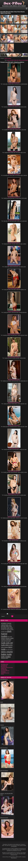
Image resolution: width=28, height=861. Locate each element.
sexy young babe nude (20, 563)
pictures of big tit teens (14, 266)
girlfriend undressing (23, 312)
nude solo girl (7, 643)
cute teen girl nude (15, 312)
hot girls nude (5, 563)
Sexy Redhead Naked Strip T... (14, 265)
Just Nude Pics (4, 665)
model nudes (6, 266)
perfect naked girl (21, 403)
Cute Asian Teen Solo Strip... (14, 219)
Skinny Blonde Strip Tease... (14, 585)
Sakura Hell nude (12, 563)
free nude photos (14, 335)
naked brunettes (24, 83)
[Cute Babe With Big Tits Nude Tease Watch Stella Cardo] (14, 141)
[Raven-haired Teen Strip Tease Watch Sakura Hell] (14, 552)
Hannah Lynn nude (19, 517)
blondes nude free (6, 517)
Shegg (2, 674)
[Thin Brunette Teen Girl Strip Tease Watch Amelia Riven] (14, 438)
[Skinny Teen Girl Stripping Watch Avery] (14, 164)
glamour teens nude (15, 495)
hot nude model (18, 198)
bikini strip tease (6, 426)
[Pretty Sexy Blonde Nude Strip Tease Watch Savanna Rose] (14, 598)
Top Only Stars (4, 669)
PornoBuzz (3, 671)
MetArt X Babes (8, 58)
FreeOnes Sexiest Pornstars (7, 667)
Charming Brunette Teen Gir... (14, 311)
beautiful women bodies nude (10, 152)
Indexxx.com (3, 668)
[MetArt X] (14, 56)
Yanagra (2, 725)
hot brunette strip (17, 83)
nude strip (4, 645)
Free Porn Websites (5, 670)
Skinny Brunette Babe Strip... (14, 379)
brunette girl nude (7, 495)
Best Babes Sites (4, 664)
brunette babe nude (6, 626)
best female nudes (19, 152)
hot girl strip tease (15, 449)
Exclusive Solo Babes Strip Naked (14, 6)
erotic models (12, 517)
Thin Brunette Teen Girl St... (14, 448)
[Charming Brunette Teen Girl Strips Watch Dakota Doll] (14, 301)
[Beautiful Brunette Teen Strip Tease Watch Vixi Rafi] (14, 483)
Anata (1, 702)
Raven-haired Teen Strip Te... (14, 562)
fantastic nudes (11, 83)
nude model (8, 641)
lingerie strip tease (19, 243)
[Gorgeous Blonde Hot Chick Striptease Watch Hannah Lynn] (14, 506)
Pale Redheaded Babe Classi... (14, 128)
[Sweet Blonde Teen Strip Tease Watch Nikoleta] (14, 392)
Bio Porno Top (4, 666)
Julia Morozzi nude (22, 540)
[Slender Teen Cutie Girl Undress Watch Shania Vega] (14, 415)
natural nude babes (22, 586)
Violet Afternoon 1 (4, 679)
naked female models (22, 106)
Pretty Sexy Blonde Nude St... (14, 608)
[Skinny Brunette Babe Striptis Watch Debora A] (14, 369)
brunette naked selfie (8, 449)
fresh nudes (13, 289)
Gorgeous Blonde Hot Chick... (14, 516)
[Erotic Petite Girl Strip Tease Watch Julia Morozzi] (14, 529)
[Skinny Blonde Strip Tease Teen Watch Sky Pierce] (14, 575)
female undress (14, 403)
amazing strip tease (6, 609)
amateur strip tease (7, 403)
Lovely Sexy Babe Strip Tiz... (14, 471)
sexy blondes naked (19, 175)
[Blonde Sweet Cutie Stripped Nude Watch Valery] (14, 232)
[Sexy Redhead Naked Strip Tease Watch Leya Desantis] (14, 255)
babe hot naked (10, 60)
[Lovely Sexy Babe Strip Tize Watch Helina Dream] (14, 461)
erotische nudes (18, 129)
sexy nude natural (9, 649)
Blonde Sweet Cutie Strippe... (14, 242)
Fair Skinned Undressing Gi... (14, 197)
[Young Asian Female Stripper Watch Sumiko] (14, 278)
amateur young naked (7, 380)
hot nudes (25, 517)
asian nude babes (7, 289)
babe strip (16, 60)
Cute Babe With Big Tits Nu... (14, 151)
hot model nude (6, 175)
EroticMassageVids (5, 672)
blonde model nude (7, 243)
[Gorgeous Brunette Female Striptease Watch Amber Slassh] (14, 324)
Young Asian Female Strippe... (14, 288)
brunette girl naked (6, 335)
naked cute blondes (15, 586)
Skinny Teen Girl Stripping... (14, 174)
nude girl (3, 641)
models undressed (20, 335)
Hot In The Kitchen (4, 770)
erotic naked (5, 83)
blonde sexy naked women (16, 609)
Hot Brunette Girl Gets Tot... (14, 82)
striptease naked (4, 658)
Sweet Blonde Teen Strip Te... (14, 402)
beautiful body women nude (9, 129)
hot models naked (22, 495)
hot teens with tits (14, 106)
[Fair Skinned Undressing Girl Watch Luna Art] (14, 187)
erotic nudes (9, 636)
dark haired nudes (22, 380)
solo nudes (6, 657)
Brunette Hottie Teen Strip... (14, 105)
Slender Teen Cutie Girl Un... (14, 425)
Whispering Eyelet (4, 817)
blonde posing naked (23, 60)
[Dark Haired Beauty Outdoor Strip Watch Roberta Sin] (14, 346)
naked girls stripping (20, 289)
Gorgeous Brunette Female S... (13, 334)
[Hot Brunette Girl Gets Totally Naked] (14, 72)
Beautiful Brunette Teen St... (14, 494)
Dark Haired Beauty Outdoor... (14, 356)
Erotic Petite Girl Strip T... (14, 539)
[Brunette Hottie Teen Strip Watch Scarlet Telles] (14, 95)
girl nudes (13, 243)
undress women (21, 472)
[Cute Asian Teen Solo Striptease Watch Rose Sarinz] (14, 209)
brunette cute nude (7, 106)
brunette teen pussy (7, 312)
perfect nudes (12, 175)
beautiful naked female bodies (9, 198)
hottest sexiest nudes (7, 638)
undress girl (21, 449)
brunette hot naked (7, 540)
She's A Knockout (4, 747)
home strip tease (14, 472)
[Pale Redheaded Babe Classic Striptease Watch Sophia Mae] (14, 118)
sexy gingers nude (22, 266)
